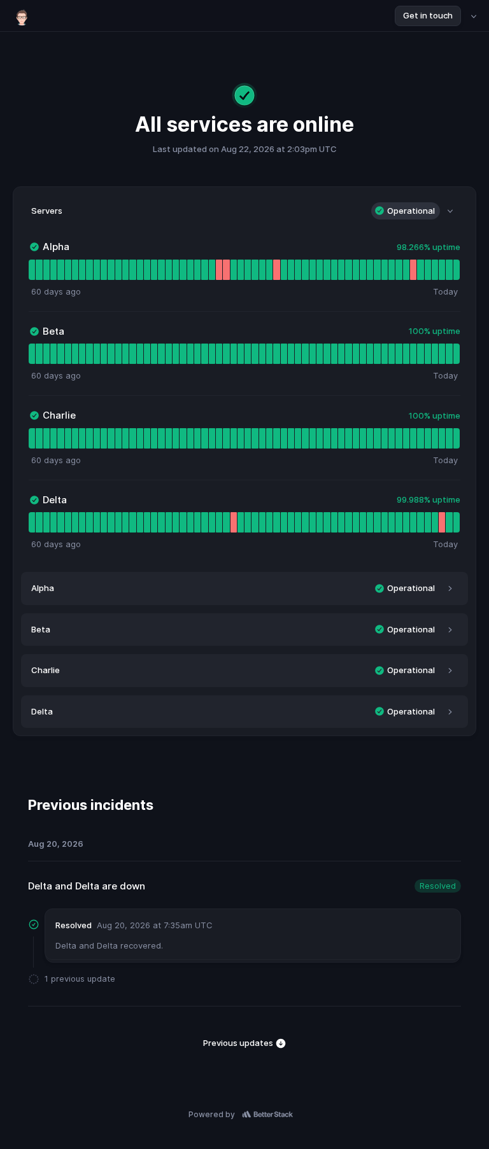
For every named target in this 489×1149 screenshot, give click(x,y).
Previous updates (239, 1043)
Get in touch (428, 15)
